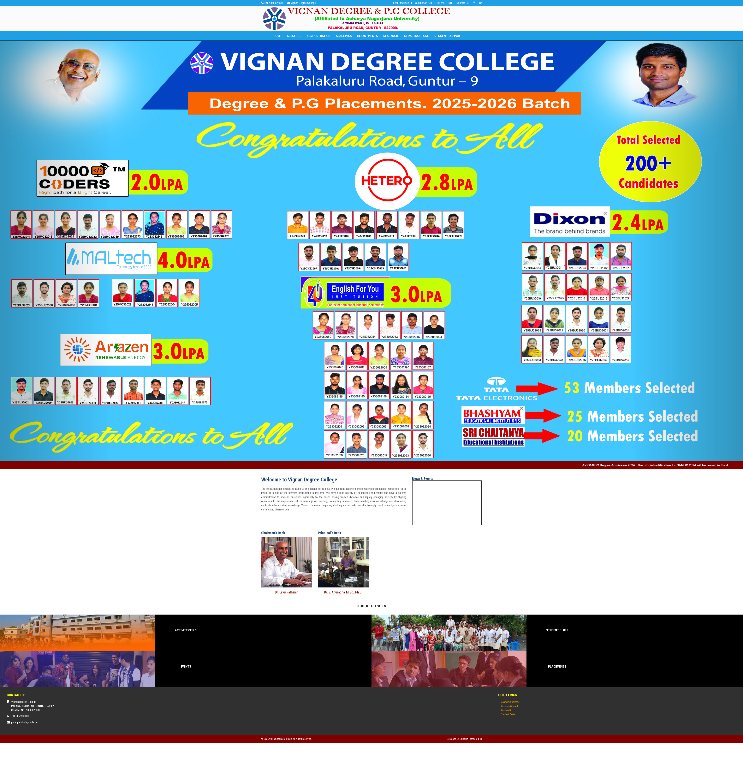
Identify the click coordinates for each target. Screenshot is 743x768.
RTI (450, 2)
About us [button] (294, 36)
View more (186, 530)
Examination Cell (423, 2)
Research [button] (390, 36)
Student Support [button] (448, 36)
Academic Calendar (510, 599)
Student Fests (508, 612)
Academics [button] (344, 36)
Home (277, 36)
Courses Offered (509, 604)
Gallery (440, 2)
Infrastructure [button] (416, 36)
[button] (55, 200)
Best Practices (401, 2)
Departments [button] (367, 36)
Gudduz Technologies (471, 636)
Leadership (506, 608)
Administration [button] (318, 36)
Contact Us (462, 2)
